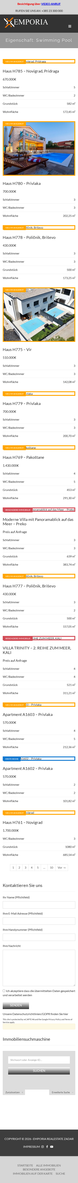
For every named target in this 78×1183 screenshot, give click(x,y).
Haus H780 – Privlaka (22, 183)
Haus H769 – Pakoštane (23, 457)
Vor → (62, 867)
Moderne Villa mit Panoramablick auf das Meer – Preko (38, 521)
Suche (60, 1173)
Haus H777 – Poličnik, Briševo (29, 585)
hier (65, 1014)
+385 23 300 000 (52, 10)
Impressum (31, 1146)
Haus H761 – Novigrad (22, 822)
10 (51, 867)
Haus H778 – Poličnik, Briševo (29, 237)
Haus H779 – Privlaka (22, 403)
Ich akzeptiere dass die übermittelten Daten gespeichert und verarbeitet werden (39, 993)
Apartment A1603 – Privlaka (28, 714)
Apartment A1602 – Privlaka (28, 768)
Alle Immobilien (48, 1165)
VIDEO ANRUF (51, 3)
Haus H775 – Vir (17, 349)
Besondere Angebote (39, 1169)
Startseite (25, 1165)
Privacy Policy (54, 1019)
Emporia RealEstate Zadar (53, 1138)
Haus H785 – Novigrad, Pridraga (31, 71)
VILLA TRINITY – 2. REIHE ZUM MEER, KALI (37, 650)
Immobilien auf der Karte (33, 1173)
